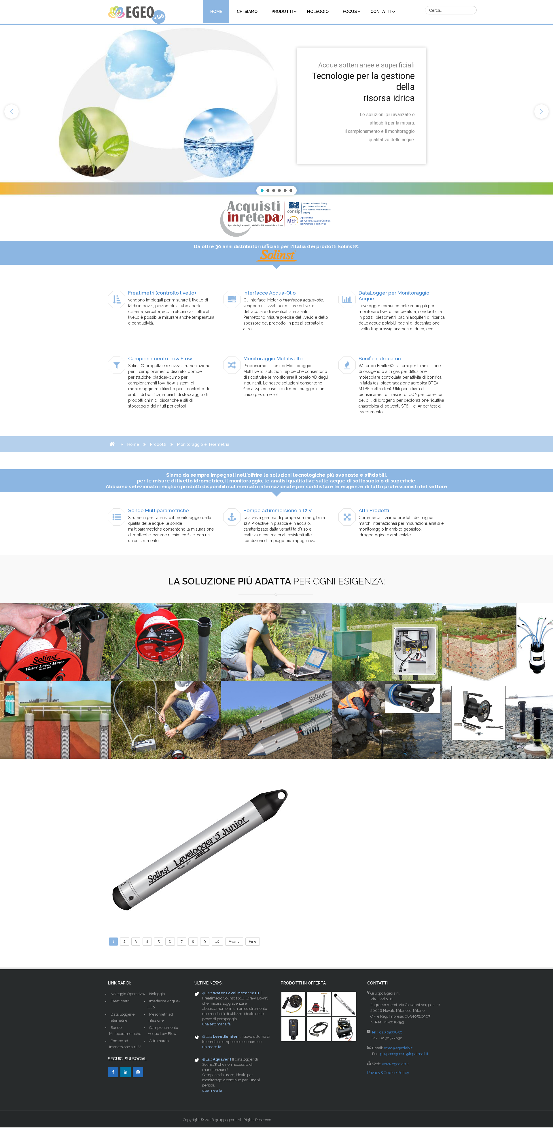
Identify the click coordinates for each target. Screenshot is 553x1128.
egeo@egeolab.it (398, 1048)
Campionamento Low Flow (160, 358)
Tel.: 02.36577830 (387, 1032)
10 (217, 941)
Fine (252, 941)
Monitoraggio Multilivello (273, 358)
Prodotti (158, 444)
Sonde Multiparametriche (158, 510)
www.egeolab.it (395, 1064)
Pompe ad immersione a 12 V (277, 510)
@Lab (207, 993)
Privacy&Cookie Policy (388, 1072)
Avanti (234, 941)
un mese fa (211, 1047)
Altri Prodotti (374, 510)
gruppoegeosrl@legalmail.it (404, 1054)
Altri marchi (159, 1041)
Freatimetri (120, 1001)
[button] (11, 111)
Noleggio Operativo (127, 994)
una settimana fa (216, 1024)
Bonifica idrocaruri (380, 358)
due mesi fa (212, 1090)
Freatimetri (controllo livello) (162, 293)
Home (133, 444)
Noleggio (157, 994)
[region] (276, 111)
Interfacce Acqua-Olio (269, 293)
